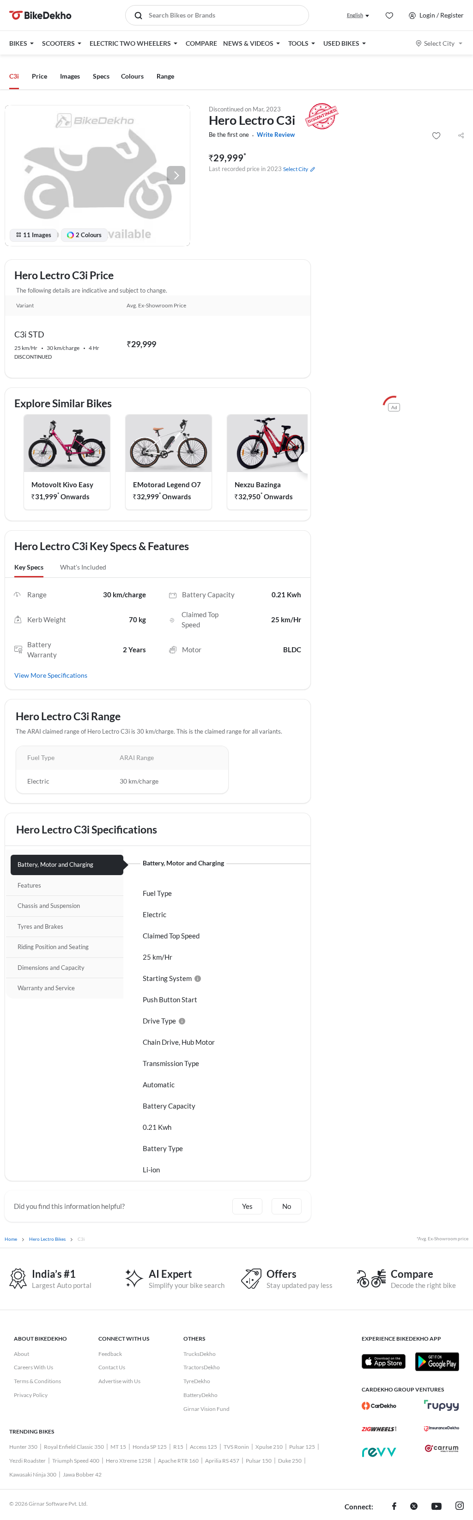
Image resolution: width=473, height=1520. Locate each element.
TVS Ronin (236, 1446)
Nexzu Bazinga (258, 484)
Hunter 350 (23, 1446)
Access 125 (203, 1446)
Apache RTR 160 (178, 1460)
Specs (101, 76)
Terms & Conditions (37, 1381)
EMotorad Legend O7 (167, 484)
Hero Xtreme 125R (129, 1460)
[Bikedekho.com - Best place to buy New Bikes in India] (40, 15)
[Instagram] (459, 1507)
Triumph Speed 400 (75, 1460)
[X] (414, 1507)
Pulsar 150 (259, 1460)
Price (39, 76)
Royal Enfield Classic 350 (74, 1446)
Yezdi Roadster (27, 1460)
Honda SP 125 (150, 1446)
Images (70, 76)
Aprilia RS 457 (222, 1460)
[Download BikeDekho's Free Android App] (437, 1361)
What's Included (83, 567)
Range (165, 76)
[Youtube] (436, 1507)
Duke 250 (290, 1460)
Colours (132, 76)
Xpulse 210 (269, 1446)
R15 (178, 1446)
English (355, 15)
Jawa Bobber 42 (82, 1474)
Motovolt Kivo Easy (62, 484)
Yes (247, 1206)
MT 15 (118, 1446)
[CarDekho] (379, 1405)
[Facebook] (394, 1507)
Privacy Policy (31, 1394)
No (286, 1206)
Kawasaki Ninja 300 (32, 1474)
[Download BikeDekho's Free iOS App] (384, 1361)
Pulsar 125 (302, 1446)
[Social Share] (461, 135)
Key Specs (28, 567)
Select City (439, 43)
